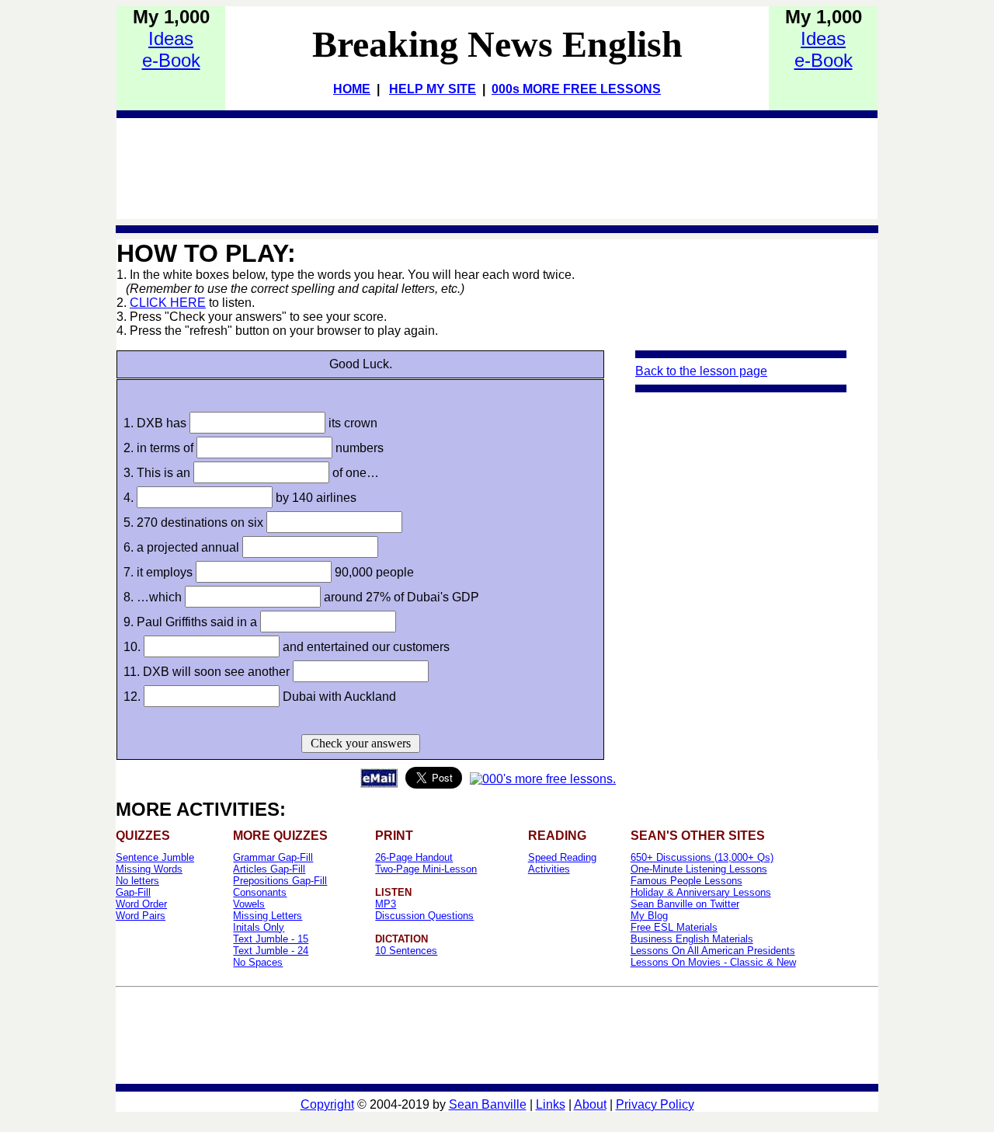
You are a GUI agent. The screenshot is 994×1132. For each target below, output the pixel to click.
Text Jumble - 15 (270, 939)
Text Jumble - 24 (270, 950)
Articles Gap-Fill (269, 869)
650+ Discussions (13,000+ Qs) (702, 857)
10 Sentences (406, 950)
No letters (137, 880)
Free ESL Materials (674, 927)
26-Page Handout (414, 857)
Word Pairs (140, 915)
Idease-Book (171, 49)
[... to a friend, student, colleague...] (379, 783)
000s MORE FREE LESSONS (576, 89)
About (590, 1104)
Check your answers (361, 743)
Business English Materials (692, 939)
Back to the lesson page (701, 371)
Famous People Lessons (686, 880)
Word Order (141, 904)
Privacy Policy (655, 1104)
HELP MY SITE (432, 89)
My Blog (649, 915)
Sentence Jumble (155, 857)
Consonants (260, 892)
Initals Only (258, 927)
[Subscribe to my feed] (543, 778)
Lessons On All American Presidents (713, 950)
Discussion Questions (424, 915)
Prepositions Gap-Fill (280, 880)
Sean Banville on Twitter (685, 904)
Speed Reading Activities (562, 863)
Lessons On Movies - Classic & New (713, 962)
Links (550, 1104)
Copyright (327, 1104)
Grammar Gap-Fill (273, 857)
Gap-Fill (133, 892)
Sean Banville (488, 1104)
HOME (351, 89)
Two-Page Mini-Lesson (426, 869)
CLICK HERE (168, 302)
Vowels (249, 904)
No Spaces (258, 962)
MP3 (385, 904)
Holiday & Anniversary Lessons (701, 892)
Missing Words (149, 869)
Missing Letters (267, 915)
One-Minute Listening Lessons (699, 869)
